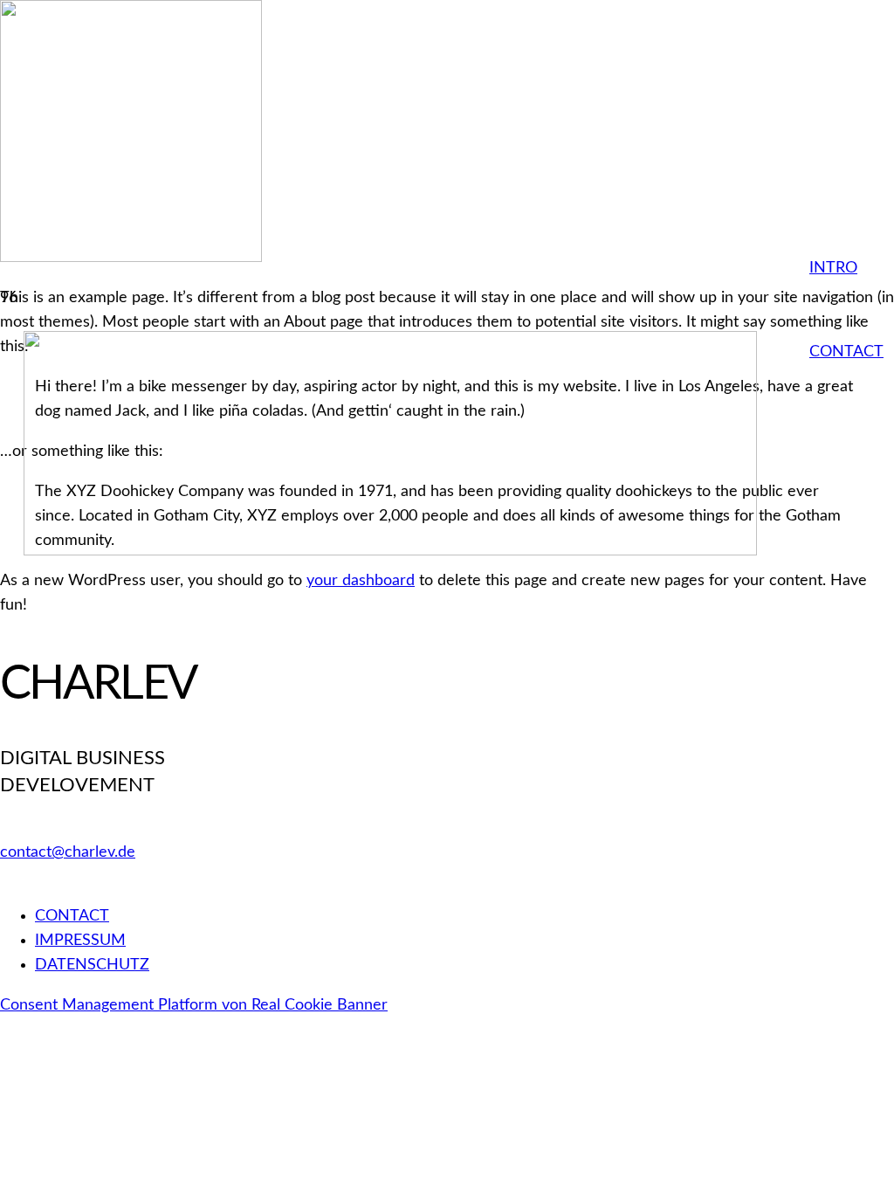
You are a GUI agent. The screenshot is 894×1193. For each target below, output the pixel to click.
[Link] (390, 551)
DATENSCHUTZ (92, 965)
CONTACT (72, 916)
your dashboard (360, 581)
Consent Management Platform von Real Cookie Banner (194, 1005)
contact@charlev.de (67, 852)
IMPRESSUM (80, 940)
